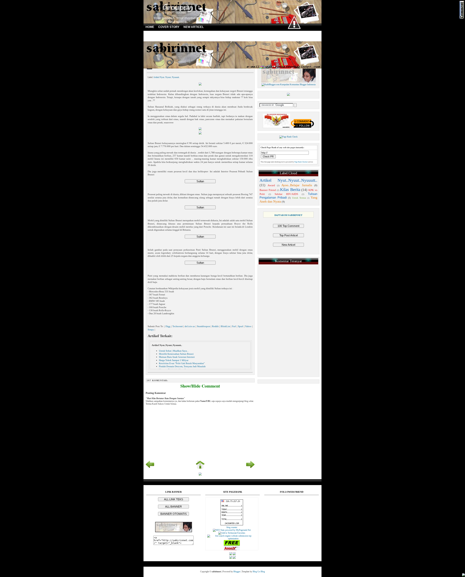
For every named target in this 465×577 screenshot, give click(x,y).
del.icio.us (190, 326)
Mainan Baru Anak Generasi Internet (177, 357)
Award (271, 185)
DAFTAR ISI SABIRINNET (288, 215)
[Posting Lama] (250, 468)
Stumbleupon (203, 326)
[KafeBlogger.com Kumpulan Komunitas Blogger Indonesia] (289, 84)
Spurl (240, 326)
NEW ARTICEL (193, 26)
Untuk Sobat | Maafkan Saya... (174, 350)
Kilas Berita (290, 189)
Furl (234, 326)
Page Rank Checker (301, 162)
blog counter (232, 527)
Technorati (177, 326)
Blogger (236, 571)
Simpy (151, 329)
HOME (149, 26)
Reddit (215, 326)
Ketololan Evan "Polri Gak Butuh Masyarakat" (182, 363)
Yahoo (248, 326)
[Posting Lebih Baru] (150, 468)
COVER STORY (168, 26)
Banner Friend (268, 190)
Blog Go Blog (259, 571)
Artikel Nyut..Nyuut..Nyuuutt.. (166, 77)
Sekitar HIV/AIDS (286, 194)
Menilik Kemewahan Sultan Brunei (176, 354)
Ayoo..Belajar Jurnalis (296, 185)
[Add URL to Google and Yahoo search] (231, 538)
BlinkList (225, 326)
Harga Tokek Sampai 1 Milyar (173, 360)
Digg (167, 326)
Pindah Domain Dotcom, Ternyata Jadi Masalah (182, 366)
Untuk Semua (299, 197)
